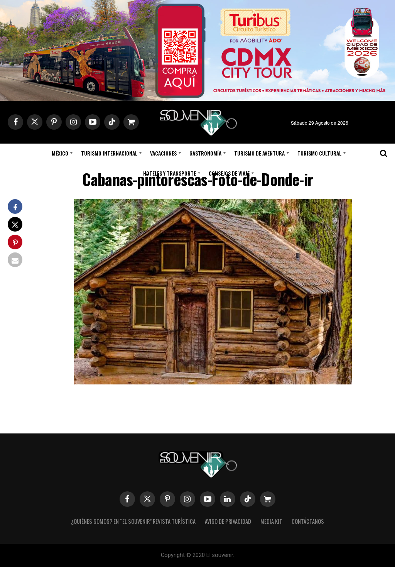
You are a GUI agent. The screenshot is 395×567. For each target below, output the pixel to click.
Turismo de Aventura (259, 153)
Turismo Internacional (109, 153)
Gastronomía (205, 153)
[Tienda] (267, 499)
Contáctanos (308, 521)
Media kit (271, 521)
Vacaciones (163, 153)
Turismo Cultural (319, 153)
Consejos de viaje (229, 173)
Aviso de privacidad (228, 521)
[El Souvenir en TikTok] (247, 499)
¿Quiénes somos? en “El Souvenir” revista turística (133, 521)
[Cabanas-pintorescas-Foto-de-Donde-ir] (213, 381)
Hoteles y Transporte (169, 173)
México (60, 153)
